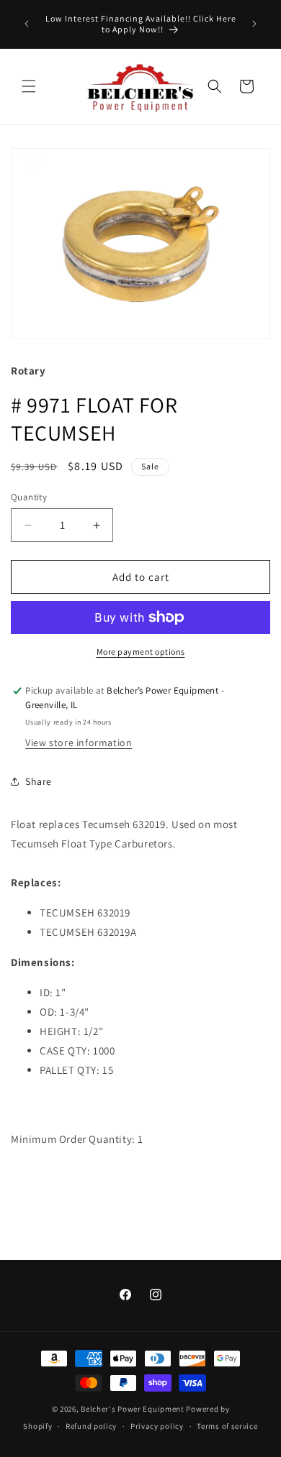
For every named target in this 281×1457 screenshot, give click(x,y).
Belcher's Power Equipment (132, 1409)
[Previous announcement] (27, 24)
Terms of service (227, 1426)
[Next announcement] (254, 24)
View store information (78, 742)
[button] (29, 86)
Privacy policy (157, 1426)
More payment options (141, 651)
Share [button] (38, 781)
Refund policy (91, 1426)
